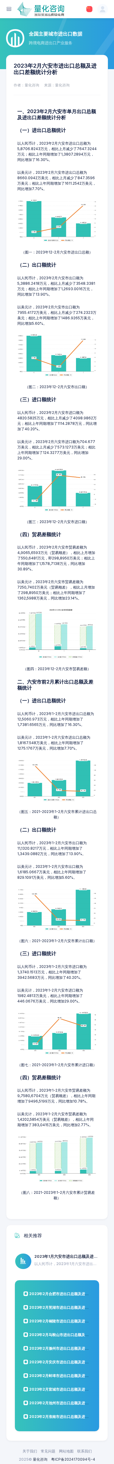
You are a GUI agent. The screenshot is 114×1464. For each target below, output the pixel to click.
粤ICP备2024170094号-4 (73, 1459)
